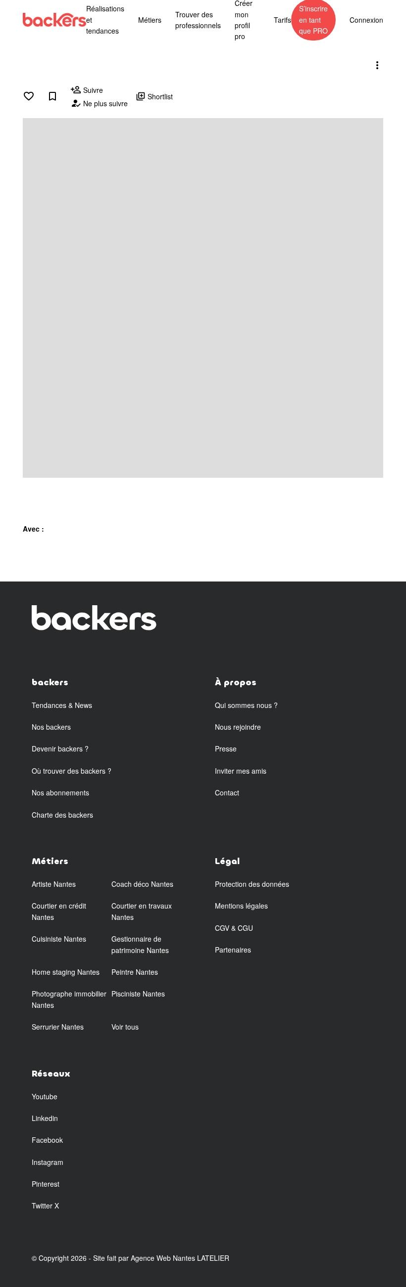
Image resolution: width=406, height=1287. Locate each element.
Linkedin (45, 1118)
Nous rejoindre (238, 727)
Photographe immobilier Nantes (69, 999)
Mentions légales (241, 906)
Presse (226, 748)
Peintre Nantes (134, 972)
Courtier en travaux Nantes (141, 911)
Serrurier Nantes (58, 1027)
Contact (227, 792)
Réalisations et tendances (105, 19)
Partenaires (233, 950)
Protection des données (252, 884)
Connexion (366, 20)
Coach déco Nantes (142, 884)
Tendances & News (62, 705)
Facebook (47, 1140)
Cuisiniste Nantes (59, 939)
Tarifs (282, 20)
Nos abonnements (60, 792)
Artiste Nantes (54, 884)
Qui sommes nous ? (246, 705)
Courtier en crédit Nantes (59, 911)
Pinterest (45, 1184)
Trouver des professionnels (198, 19)
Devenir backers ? (60, 748)
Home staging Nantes (66, 972)
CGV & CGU (234, 928)
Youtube (44, 1096)
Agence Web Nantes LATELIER (180, 1258)
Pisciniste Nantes (138, 993)
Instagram (47, 1162)
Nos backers (51, 727)
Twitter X (45, 1205)
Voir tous (125, 1027)
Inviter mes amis (240, 771)
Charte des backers (62, 815)
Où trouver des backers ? (71, 771)
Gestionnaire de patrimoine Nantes (140, 944)
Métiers (149, 20)
